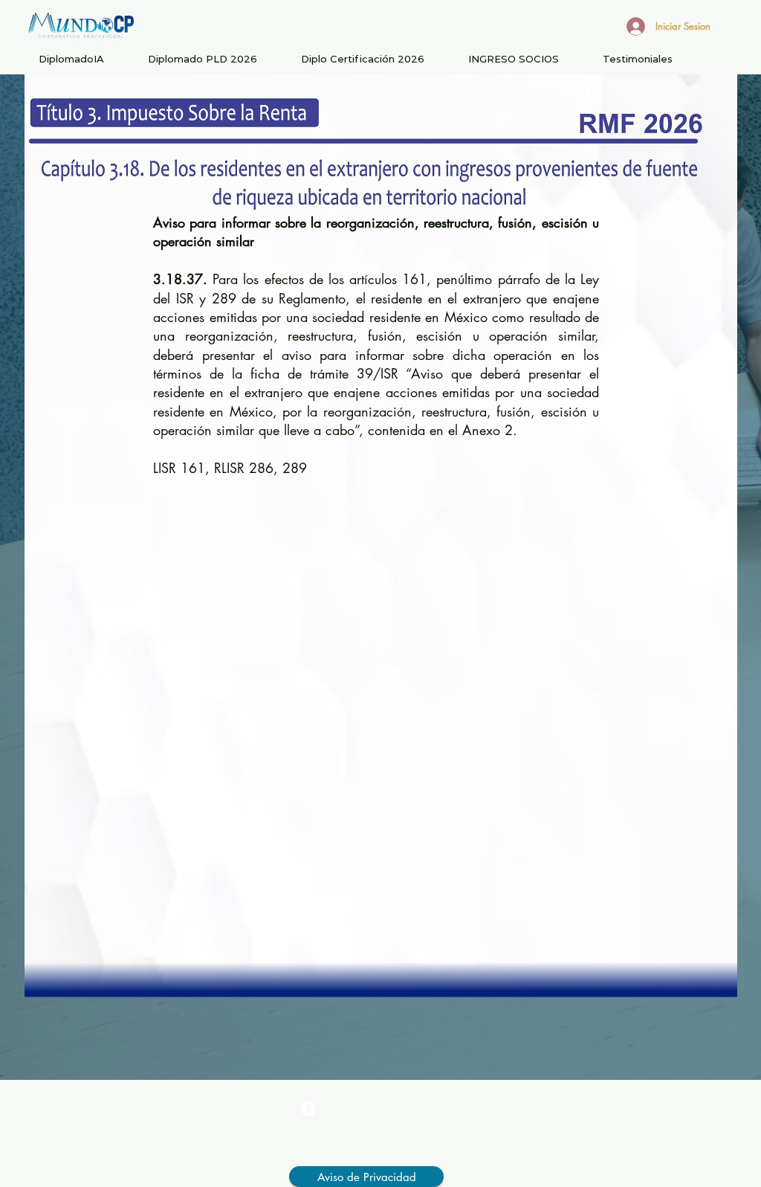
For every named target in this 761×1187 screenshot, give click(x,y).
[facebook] (308, 1108)
